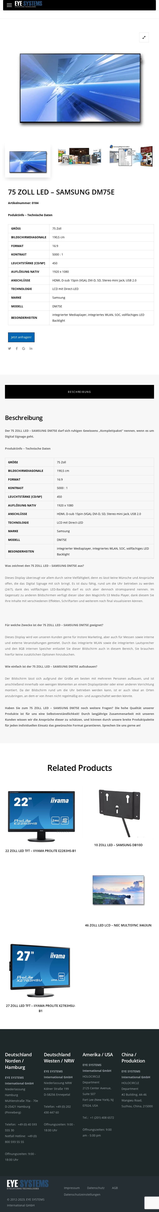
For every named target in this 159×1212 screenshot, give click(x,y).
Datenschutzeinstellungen (82, 1194)
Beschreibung (79, 392)
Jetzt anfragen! (21, 337)
